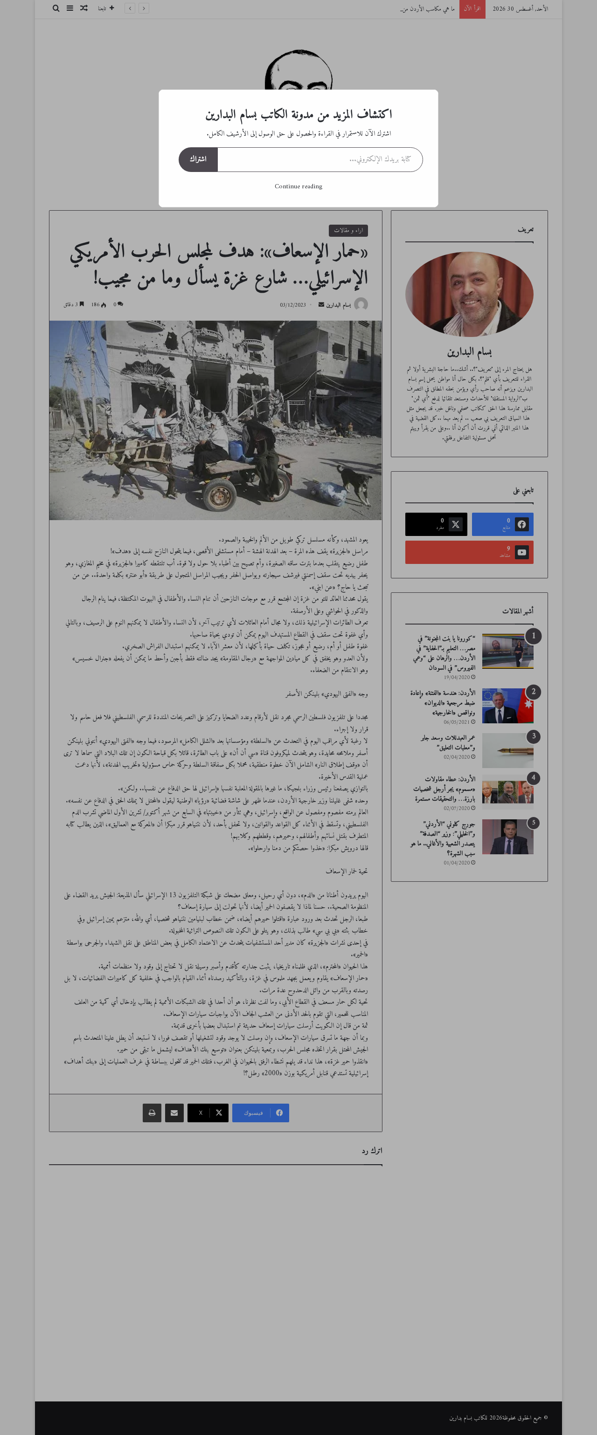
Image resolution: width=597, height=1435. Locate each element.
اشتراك (198, 159)
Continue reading (298, 186)
